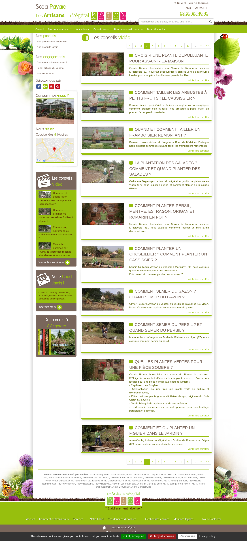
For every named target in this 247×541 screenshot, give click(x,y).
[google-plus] (45, 86)
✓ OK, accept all (133, 536)
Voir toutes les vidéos (52, 262)
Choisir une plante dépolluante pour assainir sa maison (168, 58)
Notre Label (96, 519)
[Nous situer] (55, 150)
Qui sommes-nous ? (59, 29)
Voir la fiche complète (198, 80)
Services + (79, 519)
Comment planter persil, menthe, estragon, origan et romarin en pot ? (162, 211)
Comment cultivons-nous (54, 519)
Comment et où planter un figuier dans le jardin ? (162, 430)
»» (207, 46)
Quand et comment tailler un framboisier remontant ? (165, 132)
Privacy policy (207, 536)
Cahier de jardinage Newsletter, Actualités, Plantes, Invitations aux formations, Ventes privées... (55, 295)
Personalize (187, 536)
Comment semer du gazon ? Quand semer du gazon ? (162, 294)
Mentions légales (183, 519)
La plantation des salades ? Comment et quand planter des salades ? (164, 169)
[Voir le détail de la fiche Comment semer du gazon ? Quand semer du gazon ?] (103, 299)
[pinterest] (58, 86)
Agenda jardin (101, 29)
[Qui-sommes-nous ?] (55, 111)
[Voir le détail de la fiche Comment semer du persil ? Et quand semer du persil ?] (103, 333)
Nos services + (45, 73)
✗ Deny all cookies (162, 536)
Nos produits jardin (47, 46)
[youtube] (51, 86)
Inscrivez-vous (47, 307)
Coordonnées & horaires (122, 519)
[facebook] (39, 86)
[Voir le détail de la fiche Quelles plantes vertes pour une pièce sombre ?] (103, 370)
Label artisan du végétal (50, 67)
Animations (82, 29)
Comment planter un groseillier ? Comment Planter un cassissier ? (168, 254)
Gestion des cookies (157, 519)
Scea (51, 7)
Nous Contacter (156, 29)
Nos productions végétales (52, 41)
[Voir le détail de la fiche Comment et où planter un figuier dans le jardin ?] (103, 438)
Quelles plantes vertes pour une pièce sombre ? (165, 364)
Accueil (39, 29)
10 (188, 46)
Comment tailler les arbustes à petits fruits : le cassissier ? (168, 95)
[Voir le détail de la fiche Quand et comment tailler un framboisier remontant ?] (103, 138)
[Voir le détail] (45, 194)
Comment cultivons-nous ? (52, 62)
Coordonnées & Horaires (128, 29)
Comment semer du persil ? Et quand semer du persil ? (165, 327)
